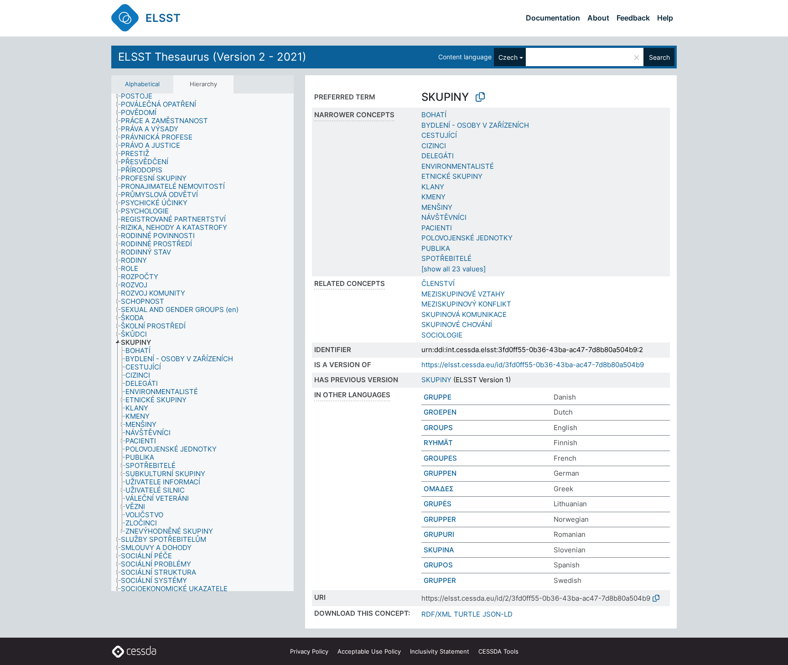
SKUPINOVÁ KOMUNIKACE (464, 314)
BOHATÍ (433, 114)
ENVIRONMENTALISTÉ (457, 166)
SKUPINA (439, 550)
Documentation (553, 17)
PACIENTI (436, 227)
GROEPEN (440, 412)
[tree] (202, 343)
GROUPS (438, 427)
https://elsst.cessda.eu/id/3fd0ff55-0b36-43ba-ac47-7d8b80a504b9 (532, 364)
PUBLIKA (435, 248)
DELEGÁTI (437, 155)
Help (665, 17)
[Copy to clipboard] (480, 97)
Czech (508, 57)
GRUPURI (439, 534)
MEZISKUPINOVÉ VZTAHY (463, 294)
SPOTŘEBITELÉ (446, 258)
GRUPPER (440, 519)
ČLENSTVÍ (438, 283)
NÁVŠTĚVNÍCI (444, 217)
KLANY (432, 186)
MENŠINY (436, 207)
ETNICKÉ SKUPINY (451, 176)
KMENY (433, 196)
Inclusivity (439, 651)
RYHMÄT (438, 442)
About (598, 17)
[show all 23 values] (453, 269)
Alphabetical (142, 84)
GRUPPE (437, 397)
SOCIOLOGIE (441, 335)
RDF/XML (436, 614)
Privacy (309, 651)
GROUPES (440, 458)
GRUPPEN (440, 473)
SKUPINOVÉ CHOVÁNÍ (456, 324)
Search (659, 57)
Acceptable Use (369, 651)
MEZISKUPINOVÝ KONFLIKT (466, 304)
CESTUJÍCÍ (439, 135)
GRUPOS (438, 565)
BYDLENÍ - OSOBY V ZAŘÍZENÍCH (475, 125)
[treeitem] (140, 96)
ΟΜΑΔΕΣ (439, 488)
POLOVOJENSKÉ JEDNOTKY (467, 238)
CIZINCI (433, 145)
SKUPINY (436, 379)
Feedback (633, 17)
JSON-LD (497, 614)
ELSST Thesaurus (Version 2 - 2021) (212, 56)
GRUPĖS (437, 503)
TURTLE (467, 614)
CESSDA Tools (498, 651)
